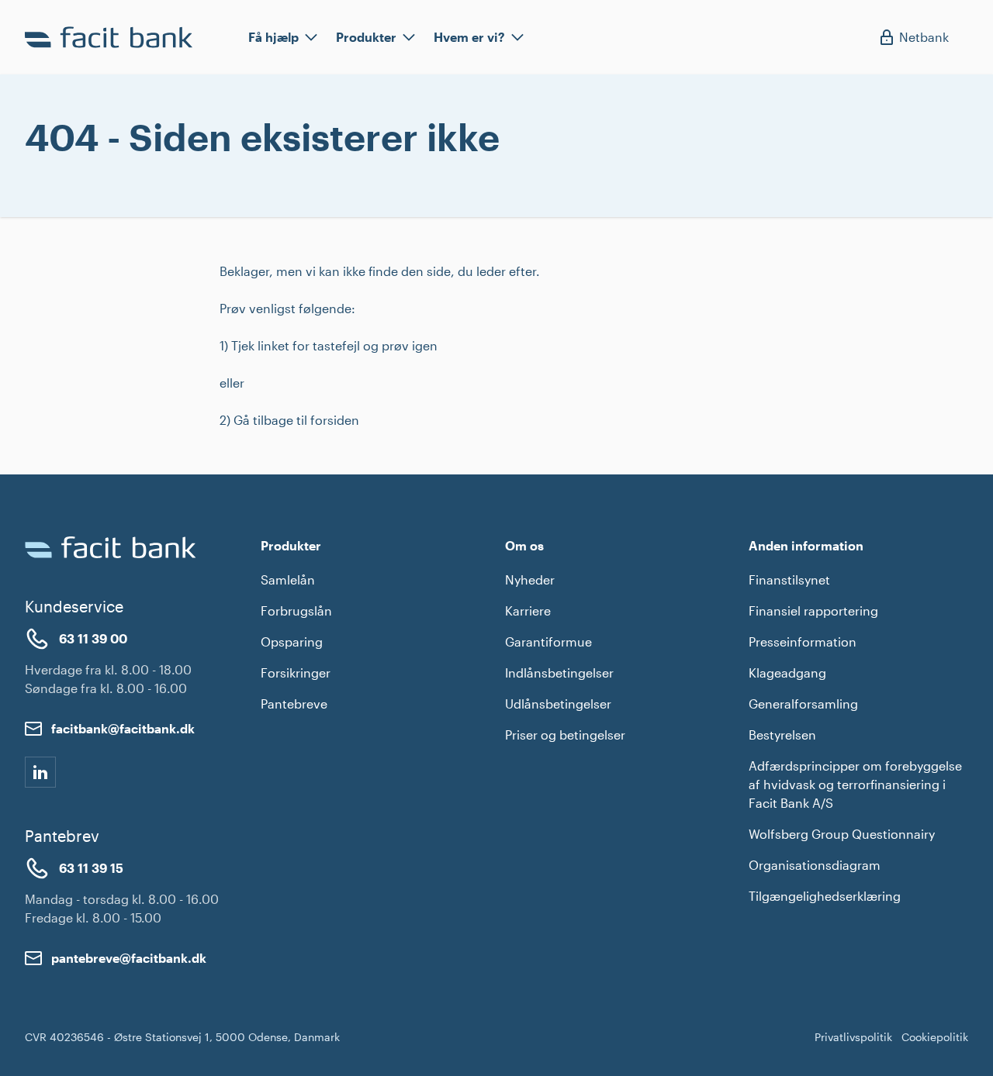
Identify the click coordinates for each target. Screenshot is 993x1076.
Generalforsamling (803, 703)
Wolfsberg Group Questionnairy (842, 833)
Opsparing (292, 641)
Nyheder (530, 579)
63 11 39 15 (91, 867)
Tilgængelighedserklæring (825, 895)
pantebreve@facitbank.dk (128, 957)
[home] (112, 37)
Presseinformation (802, 641)
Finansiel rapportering (813, 610)
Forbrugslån (296, 610)
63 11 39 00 (93, 638)
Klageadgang (787, 672)
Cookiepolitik (934, 1036)
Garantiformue (548, 641)
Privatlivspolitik (853, 1036)
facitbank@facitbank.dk (123, 728)
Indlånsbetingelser (559, 672)
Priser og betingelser (565, 734)
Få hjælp (273, 36)
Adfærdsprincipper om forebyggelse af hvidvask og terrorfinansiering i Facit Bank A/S (855, 784)
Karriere (528, 610)
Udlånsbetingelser (558, 703)
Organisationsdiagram (815, 864)
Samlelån (288, 579)
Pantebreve (294, 703)
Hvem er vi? (469, 36)
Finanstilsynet (789, 579)
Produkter (366, 36)
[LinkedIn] (40, 772)
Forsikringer (295, 672)
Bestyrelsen (782, 734)
